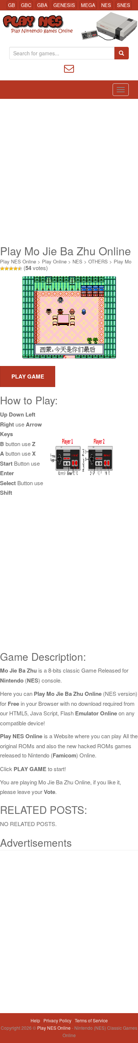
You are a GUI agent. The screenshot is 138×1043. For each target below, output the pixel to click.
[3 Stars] (11, 268)
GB (11, 4)
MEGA (88, 4)
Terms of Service (91, 1020)
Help (35, 1020)
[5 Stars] (20, 268)
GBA (42, 4)
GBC (26, 4)
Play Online (54, 261)
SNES (123, 4)
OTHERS (98, 261)
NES (106, 4)
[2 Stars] (6, 268)
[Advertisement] (69, 172)
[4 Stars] (15, 268)
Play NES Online (18, 261)
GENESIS (64, 4)
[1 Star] (2, 268)
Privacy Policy (57, 1020)
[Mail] (69, 68)
